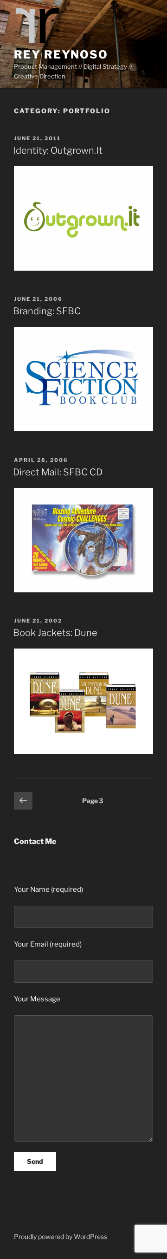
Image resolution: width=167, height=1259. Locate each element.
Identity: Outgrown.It (58, 150)
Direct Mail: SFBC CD (58, 472)
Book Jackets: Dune (55, 632)
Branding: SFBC (47, 311)
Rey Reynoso (61, 54)
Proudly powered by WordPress (60, 1236)
